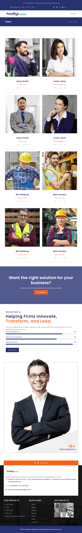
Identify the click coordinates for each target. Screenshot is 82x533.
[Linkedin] (27, 88)
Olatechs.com (57, 529)
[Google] (24, 88)
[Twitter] (17, 88)
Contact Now (12, 350)
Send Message (41, 292)
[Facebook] (20, 88)
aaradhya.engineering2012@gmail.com (19, 489)
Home (70, 22)
